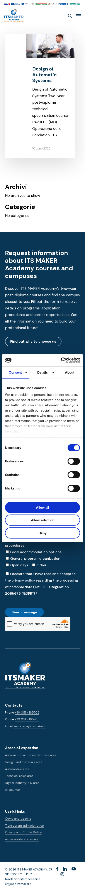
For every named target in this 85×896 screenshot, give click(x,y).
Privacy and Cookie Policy (23, 832)
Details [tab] (42, 372)
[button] (78, 16)
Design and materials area (23, 762)
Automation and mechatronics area (30, 755)
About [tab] (70, 372)
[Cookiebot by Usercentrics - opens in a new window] (61, 360)
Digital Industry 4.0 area (22, 783)
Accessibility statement (22, 839)
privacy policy (23, 580)
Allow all (42, 507)
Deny (42, 533)
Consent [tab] (15, 372)
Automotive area (17, 769)
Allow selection (42, 520)
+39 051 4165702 (27, 712)
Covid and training (18, 818)
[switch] (69, 461)
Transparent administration (24, 825)
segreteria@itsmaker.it (30, 726)
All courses (12, 790)
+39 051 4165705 (27, 719)
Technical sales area (19, 776)
